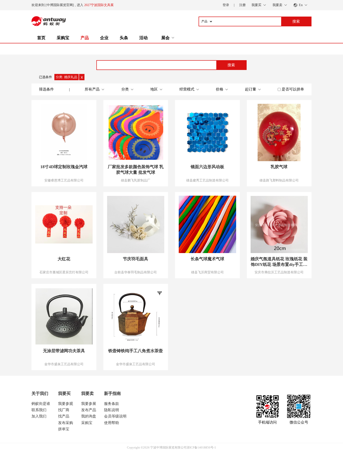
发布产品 (88, 410)
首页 (41, 37)
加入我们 (39, 416)
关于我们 (40, 393)
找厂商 (63, 410)
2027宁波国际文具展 (99, 5)
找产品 (63, 416)
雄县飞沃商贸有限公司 (207, 272)
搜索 (231, 65)
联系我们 (39, 410)
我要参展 (88, 404)
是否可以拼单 (293, 89)
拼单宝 (63, 429)
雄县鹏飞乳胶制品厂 (135, 180)
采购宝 (63, 37)
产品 (84, 37)
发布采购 (65, 423)
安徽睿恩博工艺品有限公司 (64, 180)
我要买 (64, 393)
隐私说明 (111, 410)
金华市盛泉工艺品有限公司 (64, 364)
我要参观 (65, 404)
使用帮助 (111, 423)
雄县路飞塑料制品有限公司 (279, 180)
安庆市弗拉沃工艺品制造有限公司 (279, 272)
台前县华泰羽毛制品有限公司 (135, 272)
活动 (143, 37)
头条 (124, 37)
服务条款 (111, 404)
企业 (104, 37)
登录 (226, 5)
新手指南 (112, 393)
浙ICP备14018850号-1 (201, 447)
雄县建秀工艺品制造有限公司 (207, 180)
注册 (242, 5)
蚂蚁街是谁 (41, 404)
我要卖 (87, 393)
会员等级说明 (115, 416)
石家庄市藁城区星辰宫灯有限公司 (63, 272)
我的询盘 (88, 416)
